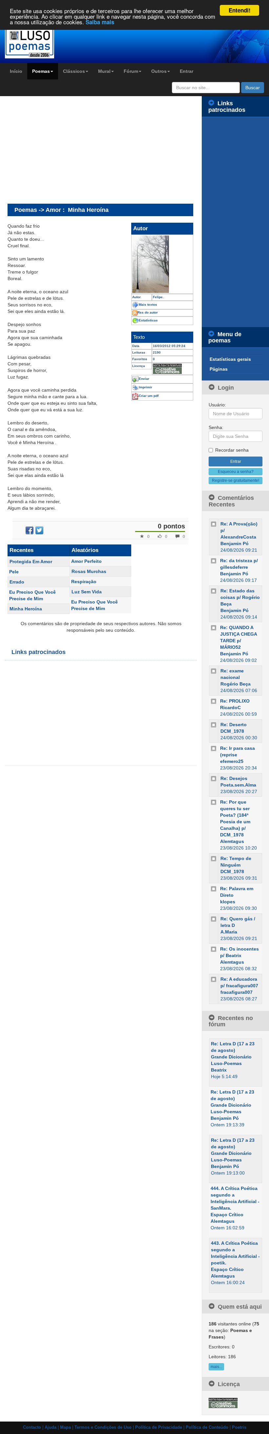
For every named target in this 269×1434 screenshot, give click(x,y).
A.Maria (228, 931)
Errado (17, 581)
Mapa (65, 1427)
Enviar (144, 378)
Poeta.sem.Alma (238, 785)
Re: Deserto (233, 724)
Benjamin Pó (234, 543)
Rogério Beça (235, 683)
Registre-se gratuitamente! (235, 480)
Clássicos (74, 71)
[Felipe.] (162, 264)
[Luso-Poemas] (33, 42)
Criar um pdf (148, 396)
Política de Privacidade (158, 1427)
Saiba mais (100, 22)
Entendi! (240, 10)
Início (16, 71)
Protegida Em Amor (31, 561)
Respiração (83, 581)
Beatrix (219, 1070)
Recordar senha (232, 450)
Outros (159, 71)
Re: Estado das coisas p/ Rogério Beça (240, 597)
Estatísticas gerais (230, 359)
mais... (216, 1366)
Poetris (239, 1427)
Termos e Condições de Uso (103, 1427)
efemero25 (231, 761)
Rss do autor (147, 312)
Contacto (32, 1427)
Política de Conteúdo (207, 1427)
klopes (227, 901)
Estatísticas (148, 320)
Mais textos (148, 304)
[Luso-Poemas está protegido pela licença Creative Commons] (223, 1402)
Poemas (41, 71)
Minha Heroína (26, 608)
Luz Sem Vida (87, 591)
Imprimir (145, 387)
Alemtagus (232, 841)
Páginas (219, 369)
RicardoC (230, 707)
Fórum (131, 71)
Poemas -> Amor (37, 209)
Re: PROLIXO (235, 701)
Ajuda (50, 1427)
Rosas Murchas (89, 571)
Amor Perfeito (86, 561)
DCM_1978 (232, 731)
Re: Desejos (233, 778)
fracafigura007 (236, 992)
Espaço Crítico (227, 1214)
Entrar (186, 71)
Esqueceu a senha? (236, 471)
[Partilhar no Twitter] (39, 530)
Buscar (252, 87)
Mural (104, 71)
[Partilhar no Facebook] (29, 530)
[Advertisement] (63, 149)
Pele (14, 571)
